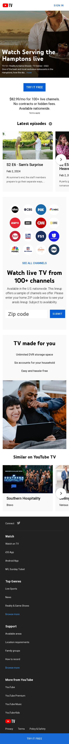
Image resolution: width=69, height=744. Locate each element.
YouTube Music (13, 704)
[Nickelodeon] (40, 250)
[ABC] (15, 209)
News (8, 597)
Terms (21, 729)
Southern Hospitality (23, 498)
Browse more (12, 614)
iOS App (9, 552)
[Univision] (53, 236)
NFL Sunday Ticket (15, 569)
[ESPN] (15, 223)
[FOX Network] (40, 209)
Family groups (12, 650)
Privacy (9, 729)
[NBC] (53, 209)
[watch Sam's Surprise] (28, 145)
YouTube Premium (15, 695)
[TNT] (53, 250)
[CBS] (28, 209)
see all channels (34, 263)
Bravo (10, 505)
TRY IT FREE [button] (34, 87)
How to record (12, 659)
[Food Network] (15, 236)
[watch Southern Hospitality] (28, 479)
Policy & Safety (38, 729)
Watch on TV (12, 543)
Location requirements (17, 642)
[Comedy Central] (53, 223)
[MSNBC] (15, 250)
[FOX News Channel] (28, 236)
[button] (61, 159)
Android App (12, 560)
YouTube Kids (12, 712)
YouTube (10, 687)
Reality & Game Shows (17, 605)
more (28, 72)
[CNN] (40, 223)
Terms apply (34, 113)
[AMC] (28, 223)
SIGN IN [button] (59, 5)
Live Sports (11, 588)
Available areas (13, 633)
